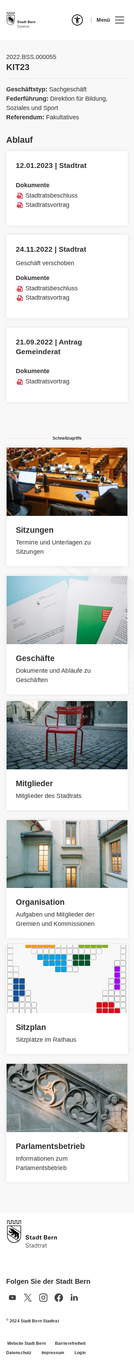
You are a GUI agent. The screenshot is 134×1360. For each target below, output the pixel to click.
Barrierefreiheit (70, 1343)
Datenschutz (18, 1352)
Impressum (53, 1352)
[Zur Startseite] (21, 20)
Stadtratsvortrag (47, 204)
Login (80, 1352)
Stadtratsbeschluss (51, 195)
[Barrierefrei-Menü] (77, 20)
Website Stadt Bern (26, 1343)
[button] (110, 20)
